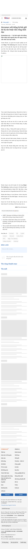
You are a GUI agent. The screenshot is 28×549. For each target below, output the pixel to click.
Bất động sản (4, 470)
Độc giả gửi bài (14, 542)
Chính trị (17, 449)
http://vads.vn (9, 536)
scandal (22, 233)
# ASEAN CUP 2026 (16, 18)
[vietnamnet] (7, 19)
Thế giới (17, 458)
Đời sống (3, 461)
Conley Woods (20, 236)
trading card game (7, 241)
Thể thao (17, 455)
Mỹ (17, 233)
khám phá (12, 236)
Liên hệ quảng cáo (6, 525)
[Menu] (2, 18)
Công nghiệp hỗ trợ (20, 473)
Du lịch (16, 467)
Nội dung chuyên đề (20, 479)
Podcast (17, 488)
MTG (4, 238)
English (3, 482)
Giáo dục (3, 458)
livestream (11, 233)
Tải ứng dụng (5, 542)
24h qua (3, 491)
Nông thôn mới (19, 476)
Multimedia (4, 488)
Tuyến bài (7, 494)
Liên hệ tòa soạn (6, 508)
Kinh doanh (18, 452)
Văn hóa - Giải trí (19, 461)
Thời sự (3, 452)
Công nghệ (6, 22)
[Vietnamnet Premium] (5, 449)
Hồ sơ (16, 482)
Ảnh (2, 485)
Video (16, 485)
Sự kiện (21, 494)
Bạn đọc (17, 470)
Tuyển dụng (23, 542)
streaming (16, 241)
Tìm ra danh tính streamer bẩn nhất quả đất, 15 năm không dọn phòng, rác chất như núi (14, 227)
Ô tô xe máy (4, 467)
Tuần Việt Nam (5, 473)
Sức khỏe (3, 464)
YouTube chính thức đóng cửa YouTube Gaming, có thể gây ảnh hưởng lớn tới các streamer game (15, 221)
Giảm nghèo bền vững (7, 476)
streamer (5, 236)
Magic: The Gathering (12, 238)
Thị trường (15, 22)
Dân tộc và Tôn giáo (6, 455)
